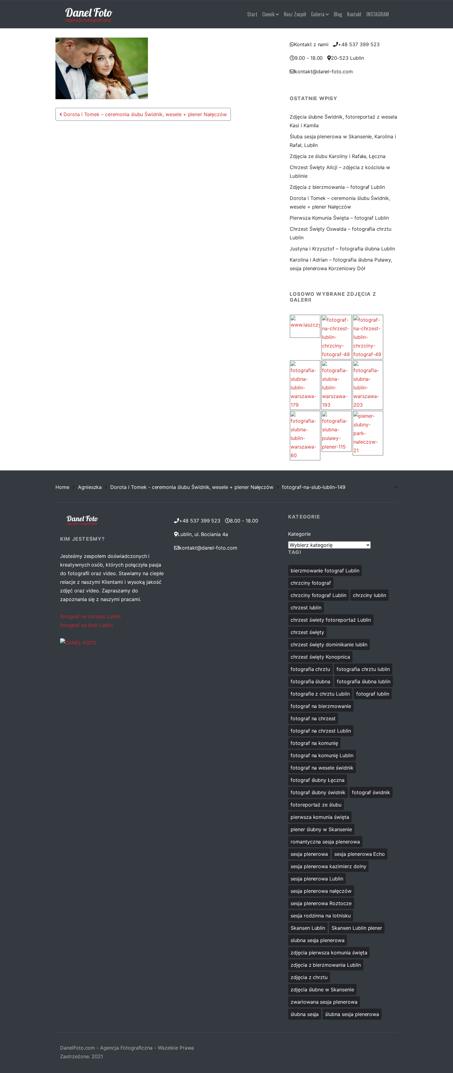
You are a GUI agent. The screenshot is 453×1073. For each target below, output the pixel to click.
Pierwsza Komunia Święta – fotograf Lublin (339, 218)
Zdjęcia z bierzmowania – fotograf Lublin (337, 187)
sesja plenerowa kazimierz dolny (328, 866)
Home (62, 487)
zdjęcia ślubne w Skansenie (322, 989)
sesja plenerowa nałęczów (321, 891)
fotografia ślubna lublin (363, 681)
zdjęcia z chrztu (309, 977)
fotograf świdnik (371, 792)
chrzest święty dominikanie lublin (329, 644)
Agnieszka (90, 487)
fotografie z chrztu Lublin (320, 694)
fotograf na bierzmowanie (321, 706)
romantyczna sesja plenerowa (325, 842)
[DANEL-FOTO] (78, 642)
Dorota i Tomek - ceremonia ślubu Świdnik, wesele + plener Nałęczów (191, 487)
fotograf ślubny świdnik (318, 792)
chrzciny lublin (369, 595)
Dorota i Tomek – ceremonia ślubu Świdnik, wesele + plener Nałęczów (144, 114)
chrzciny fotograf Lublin (318, 595)
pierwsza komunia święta (320, 817)
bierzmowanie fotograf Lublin (325, 570)
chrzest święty (307, 632)
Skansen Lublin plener (357, 928)
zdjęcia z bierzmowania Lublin (326, 965)
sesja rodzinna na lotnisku (321, 915)
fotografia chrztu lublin (363, 669)
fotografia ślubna (310, 681)
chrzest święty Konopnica (320, 657)
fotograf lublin (372, 694)
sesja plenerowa (309, 854)
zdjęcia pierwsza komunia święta (329, 952)
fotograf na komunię (314, 743)
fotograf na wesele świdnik (322, 768)
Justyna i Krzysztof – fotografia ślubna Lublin (342, 249)
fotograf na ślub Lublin (86, 625)
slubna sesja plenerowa (318, 940)
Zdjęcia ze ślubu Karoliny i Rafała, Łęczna (338, 156)
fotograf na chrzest (313, 718)
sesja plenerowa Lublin (317, 879)
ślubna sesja (305, 1014)
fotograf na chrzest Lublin (90, 616)
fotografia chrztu (310, 669)
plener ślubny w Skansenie (321, 829)
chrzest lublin (306, 607)
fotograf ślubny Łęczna (318, 780)
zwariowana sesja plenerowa (324, 1002)
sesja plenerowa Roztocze (321, 903)
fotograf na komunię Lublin (322, 755)
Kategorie (299, 534)
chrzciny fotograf (311, 583)
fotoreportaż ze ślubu (316, 805)
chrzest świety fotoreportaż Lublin (331, 620)
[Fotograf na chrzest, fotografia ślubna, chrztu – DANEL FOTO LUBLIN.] (88, 14)
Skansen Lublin (308, 928)
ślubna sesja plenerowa (352, 1014)
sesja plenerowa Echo (359, 854)
